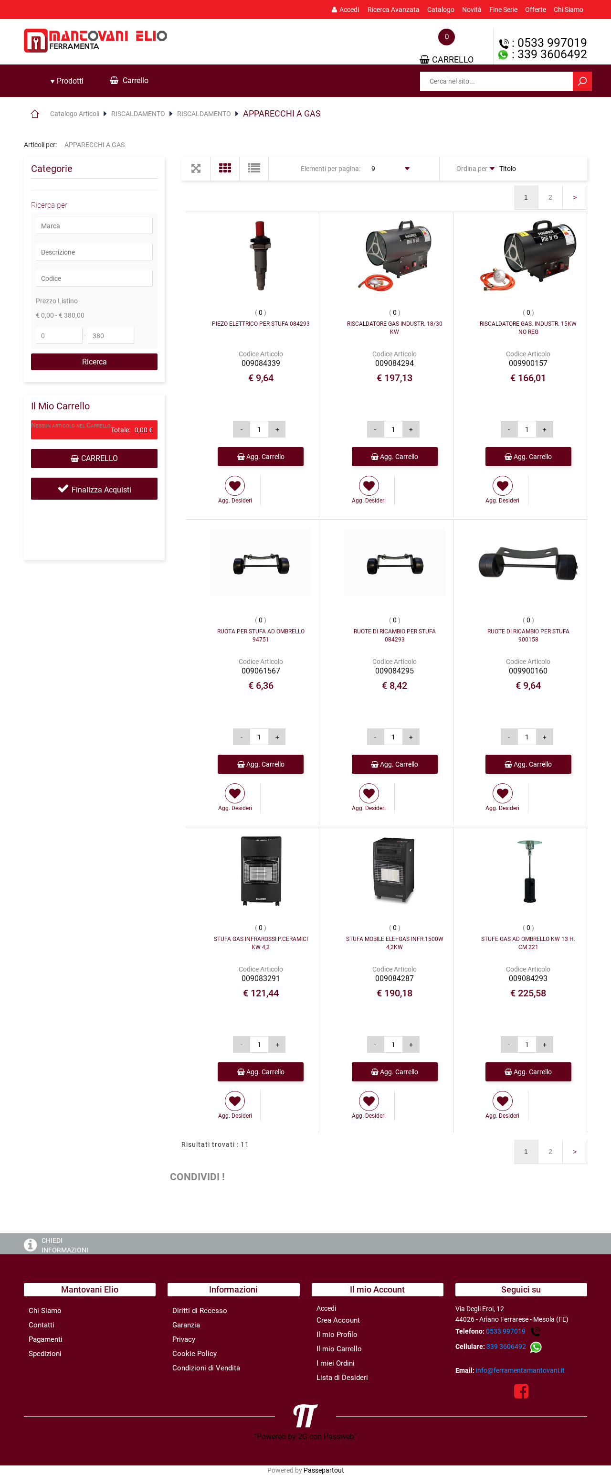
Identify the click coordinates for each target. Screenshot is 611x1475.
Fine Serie (503, 9)
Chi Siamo (568, 9)
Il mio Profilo (337, 1334)
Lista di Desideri (342, 1377)
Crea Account (338, 1320)
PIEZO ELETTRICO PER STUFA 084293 (261, 324)
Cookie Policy (194, 1353)
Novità (472, 9)
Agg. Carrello (264, 456)
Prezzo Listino (57, 301)
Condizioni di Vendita (206, 1368)
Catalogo (440, 9)
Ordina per (471, 168)
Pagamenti (46, 1339)
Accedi (349, 9)
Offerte (535, 9)
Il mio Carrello (339, 1349)
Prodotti (69, 81)
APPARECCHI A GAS (282, 113)
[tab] (67, 81)
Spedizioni (45, 1353)
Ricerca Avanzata (394, 9)
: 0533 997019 (548, 43)
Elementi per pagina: (330, 168)
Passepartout (324, 1470)
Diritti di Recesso (199, 1310)
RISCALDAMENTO (138, 114)
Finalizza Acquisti (101, 489)
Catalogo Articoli (74, 114)
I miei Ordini (335, 1363)
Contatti (41, 1325)
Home (34, 114)
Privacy (183, 1339)
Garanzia (186, 1325)
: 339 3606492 (548, 54)
